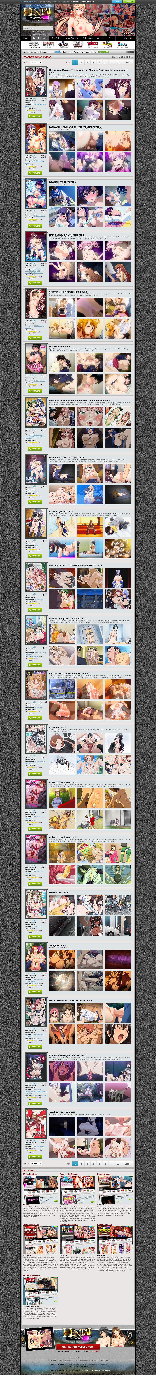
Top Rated (56, 38)
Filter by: (26, 52)
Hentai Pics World (31, 1225)
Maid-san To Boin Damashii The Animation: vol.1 (75, 565)
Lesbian (27, 163)
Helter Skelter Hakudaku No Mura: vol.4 (70, 1000)
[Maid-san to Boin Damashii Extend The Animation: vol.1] (36, 425)
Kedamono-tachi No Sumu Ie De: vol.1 (69, 673)
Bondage (33, 271)
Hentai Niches (103, 1174)
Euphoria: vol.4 (57, 727)
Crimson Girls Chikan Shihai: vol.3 (68, 291)
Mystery (34, 1095)
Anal (40, 269)
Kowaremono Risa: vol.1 (62, 181)
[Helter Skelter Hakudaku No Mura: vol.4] (36, 1025)
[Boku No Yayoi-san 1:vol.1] (36, 862)
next (135, 20)
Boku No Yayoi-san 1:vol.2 (63, 782)
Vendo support (103, 1364)
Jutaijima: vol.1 (57, 945)
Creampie (42, 104)
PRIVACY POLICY (98, 1360)
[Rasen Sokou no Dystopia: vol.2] (36, 260)
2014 (34, 973)
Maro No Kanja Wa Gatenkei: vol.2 (67, 618)
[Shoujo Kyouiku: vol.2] (36, 536)
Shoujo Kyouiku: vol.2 (61, 511)
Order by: (26, 62)
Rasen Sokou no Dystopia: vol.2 (66, 235)
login (117, 2)
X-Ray (41, 816)
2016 (34, 98)
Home (26, 38)
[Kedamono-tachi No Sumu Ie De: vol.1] (36, 698)
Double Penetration (37, 273)
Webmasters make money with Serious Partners (96, 1370)
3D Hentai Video (30, 1174)
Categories (88, 38)
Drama (57, 52)
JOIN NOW (129, 2)
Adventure (35, 656)
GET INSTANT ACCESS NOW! (78, 1347)
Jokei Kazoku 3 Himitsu (62, 1112)
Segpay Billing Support (75, 1364)
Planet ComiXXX (104, 1225)
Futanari (27, 271)
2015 (34, 263)
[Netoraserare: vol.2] (36, 372)
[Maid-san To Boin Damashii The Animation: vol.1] (36, 590)
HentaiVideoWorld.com (29, 2)
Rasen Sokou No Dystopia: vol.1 (66, 457)
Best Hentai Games (68, 1174)
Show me (103, 52)
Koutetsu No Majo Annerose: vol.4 (67, 1055)
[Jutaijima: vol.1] (36, 970)
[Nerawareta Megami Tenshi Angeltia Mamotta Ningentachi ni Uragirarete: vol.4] (36, 95)
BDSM (38, 271)
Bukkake (36, 545)
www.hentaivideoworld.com (37, 14)
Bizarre (33, 1091)
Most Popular (72, 38)
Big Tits (36, 104)
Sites (111, 38)
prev (55, 20)
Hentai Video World (69, 1225)
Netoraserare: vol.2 (59, 346)
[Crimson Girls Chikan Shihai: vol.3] (36, 317)
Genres (100, 38)
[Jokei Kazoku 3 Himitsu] (36, 1137)
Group (41, 161)
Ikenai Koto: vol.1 (58, 892)
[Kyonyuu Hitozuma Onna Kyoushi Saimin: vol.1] (36, 152)
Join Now (128, 38)
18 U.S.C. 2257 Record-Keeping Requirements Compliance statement (69, 1360)
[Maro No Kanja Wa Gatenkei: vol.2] (36, 643)
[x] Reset (130, 52)
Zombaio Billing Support (90, 1364)
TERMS (107, 1360)
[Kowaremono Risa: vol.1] (36, 207)
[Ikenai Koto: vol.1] (36, 917)
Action (39, 1038)
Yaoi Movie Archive (31, 1275)
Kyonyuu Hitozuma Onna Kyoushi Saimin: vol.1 (75, 127)
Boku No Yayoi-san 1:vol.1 (63, 837)
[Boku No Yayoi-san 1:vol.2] (36, 807)
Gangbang (28, 106)
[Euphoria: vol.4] (36, 752)
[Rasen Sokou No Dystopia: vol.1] (36, 482)
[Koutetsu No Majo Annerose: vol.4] (36, 1080)
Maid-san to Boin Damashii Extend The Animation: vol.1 (79, 400)
